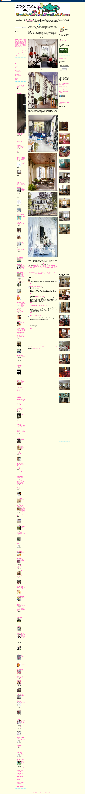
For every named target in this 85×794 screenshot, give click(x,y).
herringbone (24, 45)
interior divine (19, 687)
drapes (19, 41)
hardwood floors (18, 45)
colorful (20, 39)
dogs (16, 41)
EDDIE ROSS (19, 397)
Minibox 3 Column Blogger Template (38, 792)
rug (18, 51)
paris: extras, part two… (20, 727)
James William (45, 792)
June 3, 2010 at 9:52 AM (37, 323)
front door (24, 43)
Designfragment (19, 368)
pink (22, 50)
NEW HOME (23, 702)
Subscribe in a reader (62, 58)
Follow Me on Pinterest (20, 332)
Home (43, 346)
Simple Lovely (19, 570)
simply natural (19, 752)
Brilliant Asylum (19, 362)
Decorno (18, 161)
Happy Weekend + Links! (23, 447)
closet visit (22, 349)
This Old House (18, 71)
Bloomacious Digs (20, 389)
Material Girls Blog (20, 513)
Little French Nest (20, 669)
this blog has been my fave (21, 533)
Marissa (31, 286)
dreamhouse (19, 187)
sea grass (22, 51)
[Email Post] (47, 264)
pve (17, 652)
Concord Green (19, 264)
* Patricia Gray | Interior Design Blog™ (21, 506)
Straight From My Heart (63, 86)
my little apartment (20, 776)
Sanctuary (18, 412)
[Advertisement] (62, 254)
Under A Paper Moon (20, 730)
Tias (16, 63)
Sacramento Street (20, 476)
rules (20, 51)
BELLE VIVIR (19, 199)
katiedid (18, 543)
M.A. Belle (18, 719)
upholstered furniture (18, 54)
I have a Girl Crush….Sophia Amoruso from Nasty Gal (23, 636)
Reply (31, 283)
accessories (17, 34)
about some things (20, 396)
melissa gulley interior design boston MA (40, 268)
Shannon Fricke (19, 480)
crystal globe (19, 40)
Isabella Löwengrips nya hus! (23, 189)
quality (16, 51)
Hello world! (18, 196)
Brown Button (19, 579)
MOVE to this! (19, 366)
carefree (17, 37)
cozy (16, 40)
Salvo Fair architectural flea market (23, 689)
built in (24, 35)
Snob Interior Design (20, 302)
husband (17, 46)
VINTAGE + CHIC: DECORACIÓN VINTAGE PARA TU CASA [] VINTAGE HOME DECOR (21, 588)
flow (22, 43)
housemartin (19, 222)
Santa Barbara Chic (20, 780)
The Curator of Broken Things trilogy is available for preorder (21, 179)
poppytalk (18, 445)
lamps (19, 47)
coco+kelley (19, 145)
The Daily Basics (20, 154)
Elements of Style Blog (21, 85)
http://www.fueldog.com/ (29, 20)
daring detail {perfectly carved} (23, 290)
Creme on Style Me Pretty (21, 356)
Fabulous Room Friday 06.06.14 (23, 628)
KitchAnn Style (19, 93)
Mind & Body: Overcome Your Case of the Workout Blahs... (21, 473)
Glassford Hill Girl (20, 334)
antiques (21, 34)
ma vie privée (19, 654)
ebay (16, 79)
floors (20, 43)
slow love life (19, 525)
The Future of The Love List (21, 605)
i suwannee (19, 491)
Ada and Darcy (19, 309)
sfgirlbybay (19, 434)
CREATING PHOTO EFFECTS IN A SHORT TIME (20, 336)
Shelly (31, 315)
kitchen (16, 47)
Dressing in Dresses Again (21, 453)
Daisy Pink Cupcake (20, 633)
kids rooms (24, 46)
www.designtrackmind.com (42, 273)
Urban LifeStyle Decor (20, 463)
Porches (18, 717)
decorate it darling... (20, 348)
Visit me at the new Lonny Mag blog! (23, 721)
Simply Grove (19, 467)
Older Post (55, 346)
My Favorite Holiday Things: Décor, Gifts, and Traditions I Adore (21, 426)
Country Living (17, 70)
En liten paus (23, 369)
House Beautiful (18, 75)
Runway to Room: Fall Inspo (22, 440)
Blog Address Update (20, 359)
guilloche (20, 44)
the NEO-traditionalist (20, 149)
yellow (16, 55)
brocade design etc (20, 272)
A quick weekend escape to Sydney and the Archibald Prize (21, 431)
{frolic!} (18, 640)
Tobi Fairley (19, 424)
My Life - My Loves (20, 676)
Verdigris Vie (19, 438)
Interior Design (32, 266)
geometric (17, 44)
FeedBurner (67, 70)
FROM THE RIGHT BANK (21, 157)
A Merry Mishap (19, 169)
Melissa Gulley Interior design (47, 267)
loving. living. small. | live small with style (20, 608)
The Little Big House (20, 773)
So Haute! (18, 779)
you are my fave (19, 532)
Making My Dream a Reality (64, 89)
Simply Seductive (20, 774)
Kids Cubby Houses (20, 677)
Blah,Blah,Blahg (19, 387)
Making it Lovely (19, 452)
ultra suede (24, 53)
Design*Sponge (19, 182)
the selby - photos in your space (20, 783)
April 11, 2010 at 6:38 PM (38, 286)
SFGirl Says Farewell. (20, 435)
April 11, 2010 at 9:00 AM (42, 279)
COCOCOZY (19, 241)
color (16, 39)
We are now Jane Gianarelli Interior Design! (23, 305)
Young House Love (20, 408)
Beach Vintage (19, 380)
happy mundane (19, 365)
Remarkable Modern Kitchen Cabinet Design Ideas (23, 275)
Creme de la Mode (20, 355)
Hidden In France (20, 177)
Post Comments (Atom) (36, 348)
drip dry (21, 41)
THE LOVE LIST (19, 604)
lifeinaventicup (19, 471)
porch (25, 50)
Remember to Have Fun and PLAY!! (23, 297)
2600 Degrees (50, 792)
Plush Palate (19, 701)
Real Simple (17, 74)
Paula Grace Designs (20, 679)
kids (20, 46)
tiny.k (18, 716)
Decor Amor (19, 234)
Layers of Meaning (20, 777)
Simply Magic (19, 551)
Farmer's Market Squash (22, 323)
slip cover (20, 52)
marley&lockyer (19, 429)
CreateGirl (18, 248)
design (44, 265)
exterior (24, 42)
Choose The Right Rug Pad (21, 468)
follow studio (19, 404)
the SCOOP (19, 771)
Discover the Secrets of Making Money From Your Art (21, 184)
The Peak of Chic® (20, 498)
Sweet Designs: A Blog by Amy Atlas (21, 738)
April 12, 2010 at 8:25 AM (39, 296)
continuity (24, 39)
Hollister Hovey (19, 617)
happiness (24, 44)
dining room (24, 40)
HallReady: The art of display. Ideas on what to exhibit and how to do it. (21, 330)
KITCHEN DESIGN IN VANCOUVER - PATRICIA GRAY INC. (23, 509)
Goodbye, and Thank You (22, 762)
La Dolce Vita (19, 626)
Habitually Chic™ (20, 141)
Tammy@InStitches (33, 279)
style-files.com (19, 420)
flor (21, 43)
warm (25, 54)
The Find (16, 66)
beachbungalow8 (20, 257)
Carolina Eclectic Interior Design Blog (20, 340)
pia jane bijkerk (19, 726)
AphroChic (18, 393)
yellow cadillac (19, 558)
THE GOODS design (20, 786)
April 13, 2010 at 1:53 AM (47, 305)
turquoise (20, 53)
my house (20, 48)
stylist (25, 52)
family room (17, 43)
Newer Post (30, 346)
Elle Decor (17, 76)
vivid (23, 54)
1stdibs (16, 78)
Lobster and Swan (20, 708)
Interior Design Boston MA (44, 266)
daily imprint (19, 207)
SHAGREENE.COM (20, 770)
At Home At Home (20, 358)
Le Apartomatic (19, 363)
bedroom (21, 35)
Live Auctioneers (18, 67)
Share (42, 263)
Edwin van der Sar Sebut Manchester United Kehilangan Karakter (20, 482)
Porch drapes (42, 24)
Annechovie (19, 403)
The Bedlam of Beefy (20, 596)
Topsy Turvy (19, 784)
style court (18, 518)
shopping (16, 52)
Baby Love (22, 695)
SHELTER (18, 456)
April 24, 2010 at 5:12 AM (37, 315)
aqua (24, 34)
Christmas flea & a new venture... (23, 671)
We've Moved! (23, 739)
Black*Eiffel (19, 321)
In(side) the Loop (20, 694)
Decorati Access (19, 394)
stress (23, 52)
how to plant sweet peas (20, 641)
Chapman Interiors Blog (21, 399)
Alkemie (18, 295)
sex (25, 51)
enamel (22, 42)
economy (19, 42)
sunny (16, 53)
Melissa (67, 27)
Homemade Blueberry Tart (21, 155)
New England (48, 272)
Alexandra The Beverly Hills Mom (36, 305)
